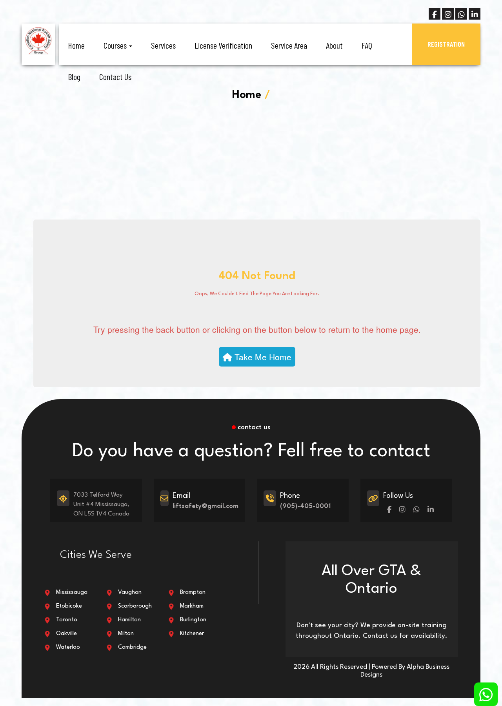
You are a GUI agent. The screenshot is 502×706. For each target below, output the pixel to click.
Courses (116, 45)
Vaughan (130, 592)
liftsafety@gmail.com (205, 506)
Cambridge (132, 647)
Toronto (66, 620)
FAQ (367, 45)
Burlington (193, 620)
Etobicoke (69, 606)
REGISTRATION (446, 44)
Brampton (193, 592)
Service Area (289, 45)
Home (76, 45)
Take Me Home (261, 357)
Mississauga (71, 592)
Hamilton (129, 620)
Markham (192, 606)
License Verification (223, 45)
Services (163, 45)
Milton (126, 634)
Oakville (66, 634)
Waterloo (68, 647)
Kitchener (192, 634)
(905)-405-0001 (305, 506)
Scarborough (135, 606)
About (334, 45)
